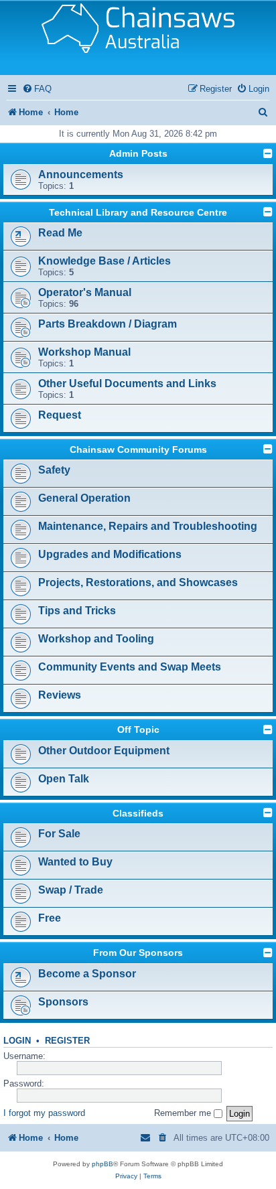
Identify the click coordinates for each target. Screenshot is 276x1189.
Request (59, 415)
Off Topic (138, 729)
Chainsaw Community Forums (138, 449)
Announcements (80, 174)
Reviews (59, 695)
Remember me (184, 1113)
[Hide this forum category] (268, 153)
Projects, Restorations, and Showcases (138, 582)
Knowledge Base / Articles (104, 261)
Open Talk (63, 778)
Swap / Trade (70, 890)
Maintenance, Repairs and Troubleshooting (147, 526)
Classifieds (138, 813)
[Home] (138, 37)
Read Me (60, 232)
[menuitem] (37, 88)
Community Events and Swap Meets (129, 667)
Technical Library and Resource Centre (138, 212)
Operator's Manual (84, 292)
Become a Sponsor (87, 973)
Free (49, 918)
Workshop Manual (84, 352)
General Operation (84, 498)
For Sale (59, 833)
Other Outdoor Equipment (103, 750)
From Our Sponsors (138, 952)
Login (17, 1041)
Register (67, 1041)
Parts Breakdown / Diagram (107, 324)
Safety (54, 470)
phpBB (102, 1164)
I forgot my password (44, 1113)
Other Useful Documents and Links (127, 383)
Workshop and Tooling (96, 638)
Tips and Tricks (77, 610)
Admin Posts (138, 153)
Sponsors (63, 1001)
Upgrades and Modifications (110, 554)
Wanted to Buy (75, 861)
